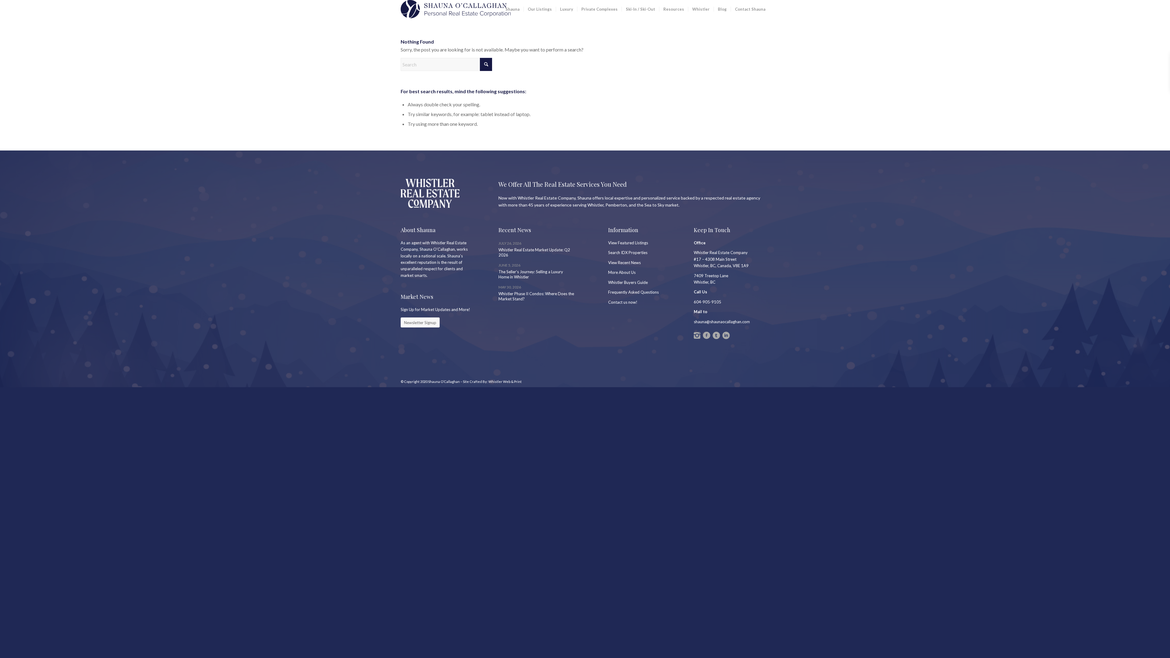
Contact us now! (622, 302)
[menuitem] (512, 9)
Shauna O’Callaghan (444, 382)
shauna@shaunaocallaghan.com (722, 321)
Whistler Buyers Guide (628, 282)
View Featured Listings (628, 242)
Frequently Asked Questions (633, 292)
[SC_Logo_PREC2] (456, 9)
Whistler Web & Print (505, 382)
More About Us (622, 272)
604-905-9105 (707, 301)
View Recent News (624, 262)
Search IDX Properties (627, 252)
